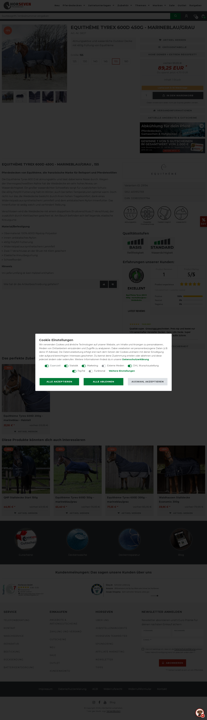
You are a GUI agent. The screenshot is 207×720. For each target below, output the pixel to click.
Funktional (99, 371)
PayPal (81, 371)
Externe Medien (115, 365)
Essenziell (55, 365)
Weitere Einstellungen (122, 371)
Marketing (92, 365)
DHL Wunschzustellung (146, 365)
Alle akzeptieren (59, 381)
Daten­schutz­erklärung (135, 359)
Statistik (74, 365)
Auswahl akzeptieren (148, 381)
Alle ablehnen (103, 381)
